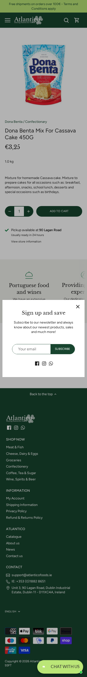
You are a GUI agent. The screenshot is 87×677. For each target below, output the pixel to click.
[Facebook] (37, 363)
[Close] (77, 306)
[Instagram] (44, 363)
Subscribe (62, 349)
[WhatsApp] (51, 363)
